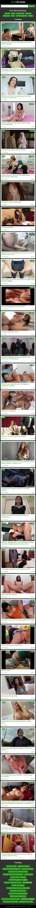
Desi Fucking (29, 874)
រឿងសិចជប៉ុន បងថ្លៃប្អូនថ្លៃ (27, 899)
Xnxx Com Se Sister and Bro (11, 899)
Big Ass (7, 13)
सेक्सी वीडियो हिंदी (27, 882)
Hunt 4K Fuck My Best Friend (18, 893)
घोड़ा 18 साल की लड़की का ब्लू (18, 896)
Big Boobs (6, 16)
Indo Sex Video (11, 866)
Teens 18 (28, 13)
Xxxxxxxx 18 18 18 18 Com (12, 882)
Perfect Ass (20, 13)
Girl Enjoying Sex (21, 16)
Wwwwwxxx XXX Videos (18, 891)
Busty (13, 16)
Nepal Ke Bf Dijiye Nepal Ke (11, 869)
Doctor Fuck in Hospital (18, 877)
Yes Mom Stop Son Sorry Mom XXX (18, 888)
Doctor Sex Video (27, 869)
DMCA (17, 906)
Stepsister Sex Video (26, 902)
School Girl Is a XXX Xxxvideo (18, 872)
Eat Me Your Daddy (18, 885)
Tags (12, 906)
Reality (31, 16)
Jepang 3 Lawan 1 (23, 866)
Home (8, 906)
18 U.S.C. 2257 (25, 906)
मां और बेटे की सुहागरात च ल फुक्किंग (18, 880)
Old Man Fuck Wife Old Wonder (13, 874)
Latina (13, 13)
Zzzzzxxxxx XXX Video (10, 902)
